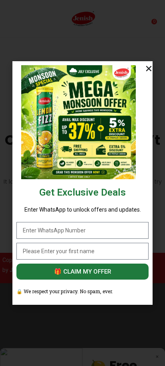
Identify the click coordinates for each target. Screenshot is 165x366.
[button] (149, 68)
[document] (82, 183)
